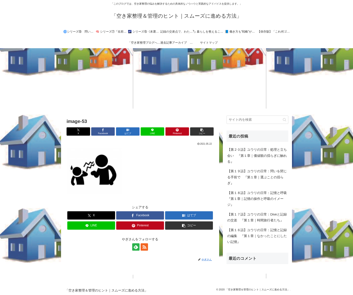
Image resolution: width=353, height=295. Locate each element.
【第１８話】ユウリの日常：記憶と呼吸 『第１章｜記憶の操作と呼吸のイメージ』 (257, 199)
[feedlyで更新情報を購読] (136, 247)
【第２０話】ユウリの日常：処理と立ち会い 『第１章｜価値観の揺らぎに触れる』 (257, 155)
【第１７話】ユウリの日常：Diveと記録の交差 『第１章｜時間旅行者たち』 (257, 217)
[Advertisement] (176, 78)
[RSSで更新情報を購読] (144, 247)
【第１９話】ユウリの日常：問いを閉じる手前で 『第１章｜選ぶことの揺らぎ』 (257, 177)
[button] (202, 131)
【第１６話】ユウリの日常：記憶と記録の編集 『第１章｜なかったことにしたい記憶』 (257, 236)
